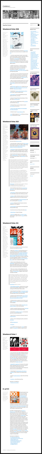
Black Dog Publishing (22, 396)
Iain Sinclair (23, 156)
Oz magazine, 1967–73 (13, 444)
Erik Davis (6, 240)
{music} (6, 341)
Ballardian (4, 342)
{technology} (4, 233)
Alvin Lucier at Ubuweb (17, 88)
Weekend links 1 (9, 334)
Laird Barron (16, 250)
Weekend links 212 (10, 223)
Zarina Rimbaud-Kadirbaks (14, 286)
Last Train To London (23, 214)
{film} (7, 35)
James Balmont (12, 94)
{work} (7, 234)
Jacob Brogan (12, 149)
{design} (4, 34)
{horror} (4, 130)
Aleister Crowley (5, 236)
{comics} (4, 127)
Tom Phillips (14, 358)
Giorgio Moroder (13, 316)
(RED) (19, 353)
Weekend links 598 (11, 29)
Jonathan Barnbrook (17, 375)
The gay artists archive (34, 60)
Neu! (5, 346)
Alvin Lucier (19, 86)
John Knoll (26, 308)
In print (6, 389)
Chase (11, 326)
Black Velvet (23, 395)
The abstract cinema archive (34, 54)
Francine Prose (23, 77)
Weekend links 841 (33, 42)
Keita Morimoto (17, 99)
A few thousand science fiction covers (16, 438)
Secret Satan (12, 106)
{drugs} (4, 128)
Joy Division (4, 48)
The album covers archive (34, 55)
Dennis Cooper (5, 43)
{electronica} (4, 35)
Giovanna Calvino (16, 271)
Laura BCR (26, 101)
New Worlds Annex (33, 53)
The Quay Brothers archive (34, 65)
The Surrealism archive (34, 67)
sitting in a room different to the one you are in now (18, 87)
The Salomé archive (33, 66)
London (23, 215)
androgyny (4, 237)
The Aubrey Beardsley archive (35, 56)
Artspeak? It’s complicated (14, 364)
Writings (32, 69)
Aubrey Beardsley (5, 135)
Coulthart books (33, 52)
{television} (4, 133)
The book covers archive (14, 382)
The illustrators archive (34, 61)
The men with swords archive (35, 63)
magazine (22, 292)
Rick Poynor (14, 301)
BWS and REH (33, 40)
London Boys (12, 214)
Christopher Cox (5, 42)
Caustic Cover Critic (19, 361)
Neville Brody (23, 415)
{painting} (6, 231)
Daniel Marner (12, 192)
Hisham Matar (12, 212)
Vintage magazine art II (14, 439)
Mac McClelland (13, 206)
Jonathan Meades (15, 155)
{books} (5, 33)
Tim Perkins (5, 399)
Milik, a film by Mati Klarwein (35, 34)
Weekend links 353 (11, 122)
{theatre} (4, 37)
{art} (3, 33)
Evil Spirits (12, 324)
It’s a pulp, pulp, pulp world (15, 437)
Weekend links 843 (33, 36)
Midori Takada (25, 143)
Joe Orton (6, 146)
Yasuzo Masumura (20, 111)
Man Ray (6, 151)
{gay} (7, 129)
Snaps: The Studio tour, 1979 (34, 41)
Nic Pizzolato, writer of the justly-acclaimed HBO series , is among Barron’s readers (18, 255)
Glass (11, 114)
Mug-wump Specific (33, 31)
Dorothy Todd (6, 138)
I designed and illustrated (23, 252)
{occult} (4, 231)
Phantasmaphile (15, 292)
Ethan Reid (4, 241)
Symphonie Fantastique (34, 35)
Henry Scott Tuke (18, 141)
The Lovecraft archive (34, 62)
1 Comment (4, 400)
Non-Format (26, 50)
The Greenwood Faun (34, 37)
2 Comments (4, 56)
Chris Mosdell (16, 58)
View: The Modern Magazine (15, 441)
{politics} (4, 232)
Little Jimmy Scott (15, 322)
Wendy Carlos (4, 349)
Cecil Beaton (4, 136)
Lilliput (15, 431)
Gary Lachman (25, 295)
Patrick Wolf (4, 155)
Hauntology (12, 263)
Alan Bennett (12, 284)
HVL (18, 102)
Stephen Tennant (5, 156)
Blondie (7, 237)
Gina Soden (20, 200)
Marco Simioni (6, 50)
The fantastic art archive (34, 59)
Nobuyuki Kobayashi (23, 199)
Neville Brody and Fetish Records (15, 440)
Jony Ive (6, 47)
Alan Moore (4, 396)
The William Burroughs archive (35, 68)
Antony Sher (14, 86)
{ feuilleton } (6, 6)
